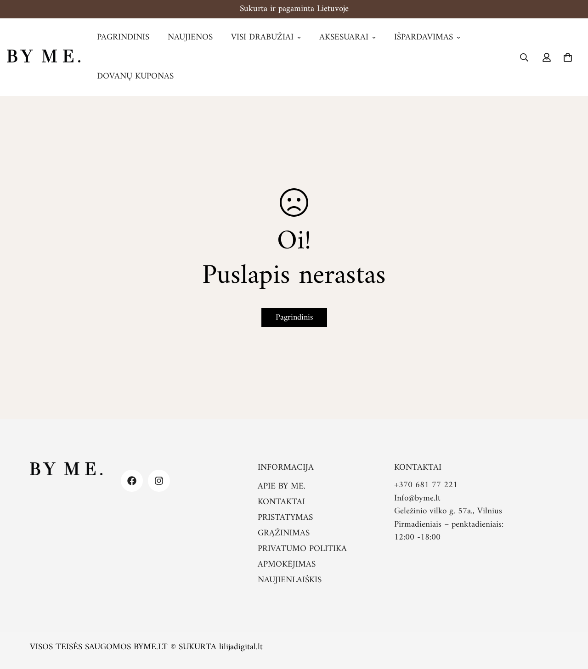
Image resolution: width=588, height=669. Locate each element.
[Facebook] (132, 481)
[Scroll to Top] (570, 619)
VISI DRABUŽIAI (262, 37)
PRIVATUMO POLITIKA (302, 549)
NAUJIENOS (190, 37)
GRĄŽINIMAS (284, 533)
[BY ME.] (43, 57)
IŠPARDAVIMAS (423, 37)
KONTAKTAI (281, 502)
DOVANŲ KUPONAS (135, 76)
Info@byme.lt (417, 498)
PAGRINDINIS (123, 37)
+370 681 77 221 (426, 485)
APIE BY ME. (281, 486)
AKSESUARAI (343, 37)
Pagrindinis (294, 317)
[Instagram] (159, 481)
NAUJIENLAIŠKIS (290, 580)
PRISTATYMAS (285, 517)
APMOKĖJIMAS (287, 564)
